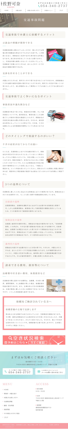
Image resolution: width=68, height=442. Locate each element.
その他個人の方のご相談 (11, 413)
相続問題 (7, 409)
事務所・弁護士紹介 (10, 393)
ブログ (61, 10)
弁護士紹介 (19, 10)
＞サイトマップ (9, 426)
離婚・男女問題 (9, 405)
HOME (6, 10)
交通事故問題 (8, 401)
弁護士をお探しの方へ (33, 10)
